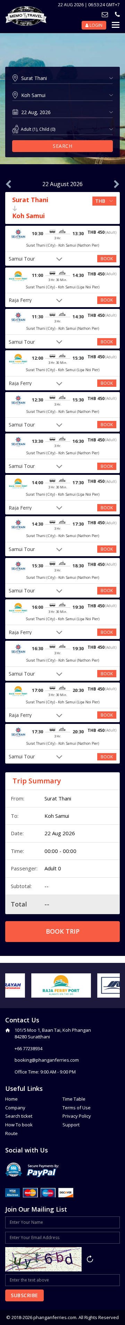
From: (17, 798)
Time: (17, 850)
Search (62, 146)
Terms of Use (76, 1107)
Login (95, 25)
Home (11, 1099)
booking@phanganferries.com (47, 1060)
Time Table (73, 1099)
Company (15, 1107)
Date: (17, 833)
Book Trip (63, 931)
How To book (19, 1125)
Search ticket (18, 1116)
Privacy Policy (76, 1116)
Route (11, 1133)
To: (14, 815)
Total (19, 904)
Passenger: (24, 868)
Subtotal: (21, 886)
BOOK (107, 259)
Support (71, 1125)
